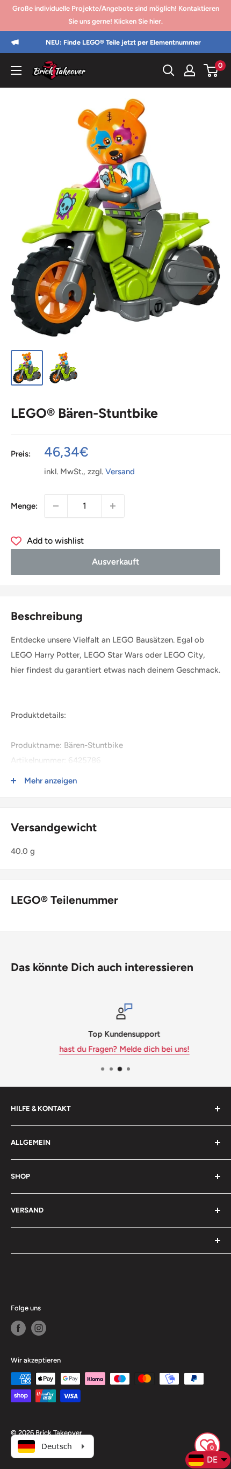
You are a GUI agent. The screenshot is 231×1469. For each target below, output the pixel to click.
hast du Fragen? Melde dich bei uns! (115, 1049)
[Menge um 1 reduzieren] (56, 506)
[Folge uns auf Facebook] (18, 1328)
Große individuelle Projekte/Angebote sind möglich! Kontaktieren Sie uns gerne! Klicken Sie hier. (115, 14)
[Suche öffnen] (169, 70)
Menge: (24, 506)
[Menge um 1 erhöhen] (113, 506)
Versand (120, 471)
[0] (211, 70)
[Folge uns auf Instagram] (38, 1328)
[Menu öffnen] (16, 70)
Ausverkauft (115, 562)
